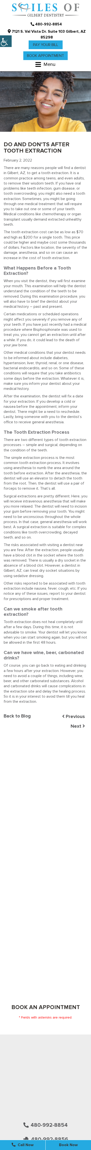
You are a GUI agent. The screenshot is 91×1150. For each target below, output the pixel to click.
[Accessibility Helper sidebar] (6, 41)
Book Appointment (45, 55)
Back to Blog (17, 716)
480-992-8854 (48, 24)
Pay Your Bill (45, 44)
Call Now (25, 1144)
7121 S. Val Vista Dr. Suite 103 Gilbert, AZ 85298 (48, 34)
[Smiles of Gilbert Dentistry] (46, 9)
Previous (75, 716)
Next (77, 726)
